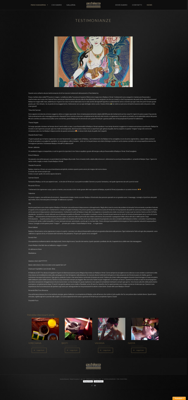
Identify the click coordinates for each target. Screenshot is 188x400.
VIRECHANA (34, 343)
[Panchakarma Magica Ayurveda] (93, 5)
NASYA (131, 343)
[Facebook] (92, 386)
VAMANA (99, 343)
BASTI (65, 343)
